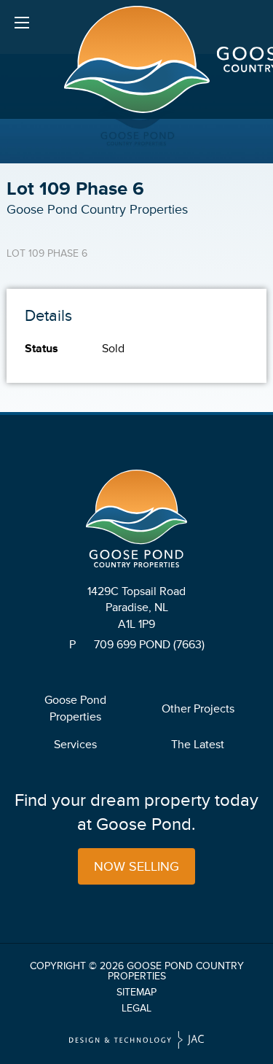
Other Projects (198, 709)
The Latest (197, 744)
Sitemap (136, 992)
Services (75, 744)
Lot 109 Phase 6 (47, 253)
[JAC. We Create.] (137, 1040)
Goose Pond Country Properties (176, 971)
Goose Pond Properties (75, 708)
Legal (136, 1008)
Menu (21, 22)
